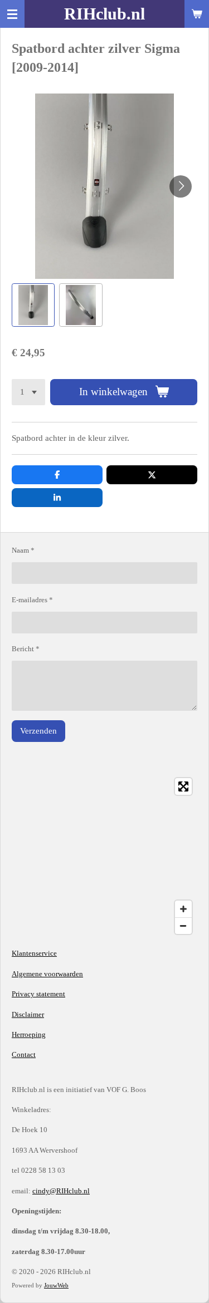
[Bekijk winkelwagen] (196, 14)
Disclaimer (28, 1014)
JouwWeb (56, 1285)
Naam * (23, 550)
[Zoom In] (183, 909)
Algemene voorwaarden (47, 974)
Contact (24, 1054)
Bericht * (26, 649)
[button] (33, 304)
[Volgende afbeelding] (180, 186)
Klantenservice (34, 953)
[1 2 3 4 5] (28, 392)
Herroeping (29, 1034)
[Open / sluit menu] (12, 14)
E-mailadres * (32, 600)
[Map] (104, 856)
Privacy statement (38, 994)
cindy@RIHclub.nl (61, 1191)
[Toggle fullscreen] (183, 786)
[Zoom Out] (183, 925)
